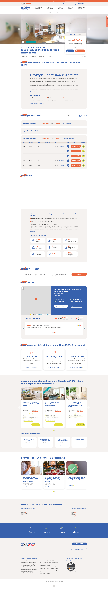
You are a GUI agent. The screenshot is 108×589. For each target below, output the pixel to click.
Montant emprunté (26, 274)
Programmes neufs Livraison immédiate (49, 568)
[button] (36, 299)
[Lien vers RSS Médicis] (34, 545)
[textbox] (63, 275)
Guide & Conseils (57, 3)
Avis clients (67, 582)
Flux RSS (71, 582)
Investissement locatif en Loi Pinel (28, 562)
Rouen (73, 512)
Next (89, 29)
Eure (22, 514)
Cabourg (73, 515)
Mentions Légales (38, 582)
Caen (73, 513)
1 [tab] (53, 430)
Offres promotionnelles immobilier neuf (49, 562)
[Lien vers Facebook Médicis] (22, 545)
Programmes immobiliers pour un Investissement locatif (47, 564)
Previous (19, 29)
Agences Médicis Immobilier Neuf (74, 558)
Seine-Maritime (25, 513)
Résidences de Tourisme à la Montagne (49, 570)
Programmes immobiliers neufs (29, 558)
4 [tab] (54, 332)
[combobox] (62, 274)
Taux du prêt (42, 274)
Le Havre (73, 514)
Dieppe (73, 516)
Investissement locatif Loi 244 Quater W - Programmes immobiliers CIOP (30, 573)
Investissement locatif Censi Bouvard (29, 569)
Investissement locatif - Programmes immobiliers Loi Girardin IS (29, 567)
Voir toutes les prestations (36, 103)
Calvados (23, 512)
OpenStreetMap (39, 314)
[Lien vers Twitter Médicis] (24, 545)
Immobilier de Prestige (26, 561)
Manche (23, 515)
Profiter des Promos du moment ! (71, 1)
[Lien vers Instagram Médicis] (32, 545)
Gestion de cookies (55, 582)
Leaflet (32, 314)
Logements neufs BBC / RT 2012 (47, 561)
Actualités (50, 3)
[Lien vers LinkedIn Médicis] (27, 545)
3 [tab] (53, 332)
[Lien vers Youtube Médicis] (29, 545)
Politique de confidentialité (46, 582)
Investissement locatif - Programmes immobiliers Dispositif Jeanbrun (29, 564)
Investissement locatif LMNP (27, 571)
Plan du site (62, 582)
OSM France (48, 314)
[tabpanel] (54, 29)
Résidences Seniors (44, 571)
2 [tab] (52, 332)
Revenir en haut (54, 586)
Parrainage (45, 3)
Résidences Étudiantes (45, 573)
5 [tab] (55, 332)
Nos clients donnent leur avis (73, 561)
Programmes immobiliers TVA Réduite (48, 567)
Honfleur (73, 517)
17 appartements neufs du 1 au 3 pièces (75, 44)
